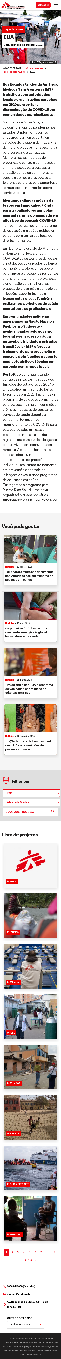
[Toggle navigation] (56, 5)
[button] (23, 45)
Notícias (9, 567)
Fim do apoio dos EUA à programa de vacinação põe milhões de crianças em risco (29, 688)
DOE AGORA (43, 5)
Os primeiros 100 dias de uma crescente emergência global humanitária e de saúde (26, 632)
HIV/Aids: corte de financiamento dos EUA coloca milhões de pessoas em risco (29, 745)
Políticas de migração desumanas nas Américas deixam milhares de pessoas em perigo (29, 575)
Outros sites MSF (19, 1318)
